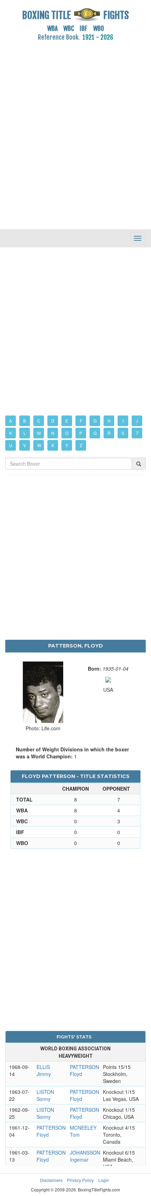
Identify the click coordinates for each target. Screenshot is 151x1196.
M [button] (39, 433)
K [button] (10, 433)
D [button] (52, 421)
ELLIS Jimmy (44, 1070)
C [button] (38, 421)
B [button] (24, 421)
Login (103, 1180)
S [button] (123, 433)
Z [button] (81, 445)
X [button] (52, 445)
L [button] (25, 433)
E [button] (66, 421)
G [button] (95, 421)
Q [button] (95, 433)
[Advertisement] (75, 131)
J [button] (137, 421)
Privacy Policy (80, 1180)
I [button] (123, 421)
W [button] (39, 445)
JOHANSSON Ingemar (85, 1156)
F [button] (81, 421)
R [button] (109, 433)
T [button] (137, 433)
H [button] (109, 421)
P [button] (80, 433)
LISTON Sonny (45, 1095)
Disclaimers (51, 1180)
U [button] (10, 445)
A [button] (10, 421)
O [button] (66, 433)
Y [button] (66, 445)
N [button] (52, 433)
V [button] (24, 445)
